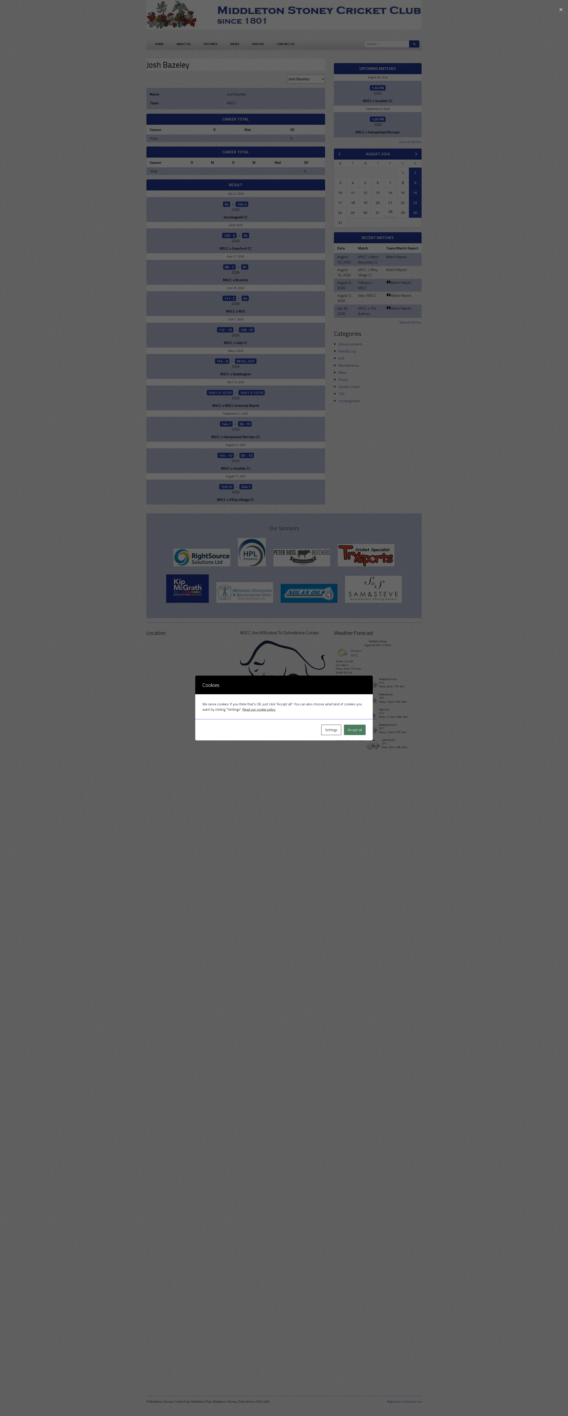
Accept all (355, 729)
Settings (331, 729)
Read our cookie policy (259, 709)
